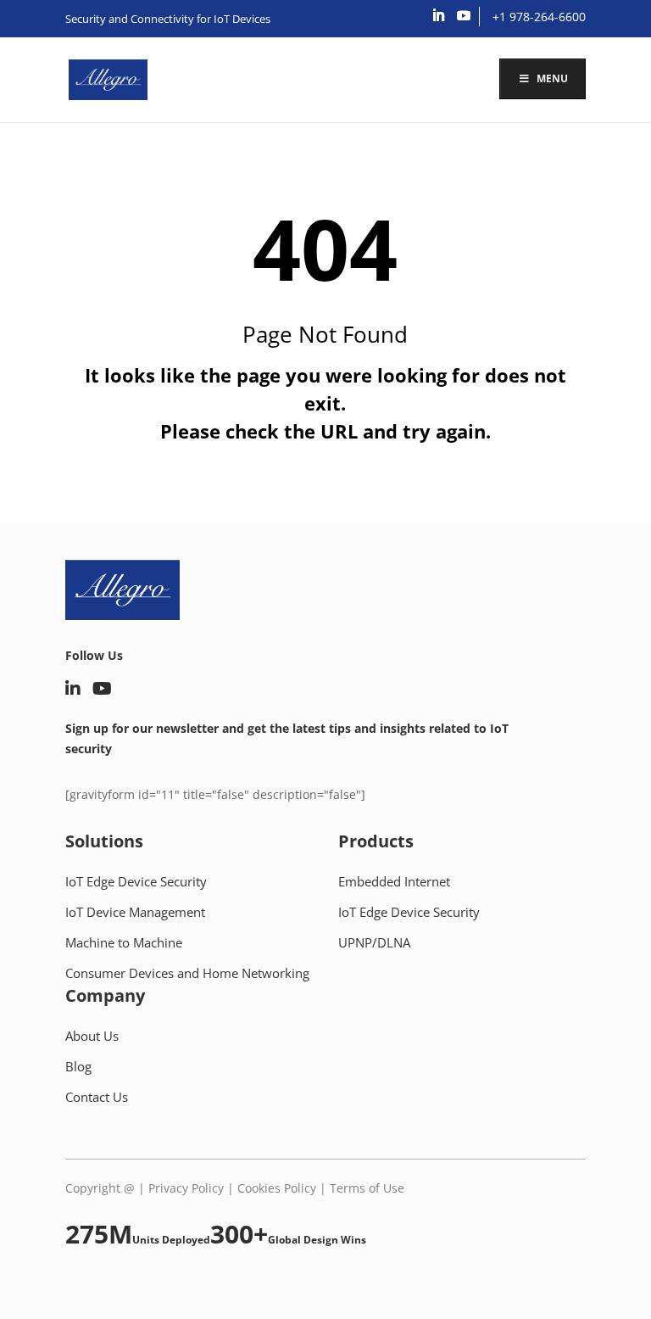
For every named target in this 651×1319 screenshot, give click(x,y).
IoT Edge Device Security (136, 881)
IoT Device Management (135, 911)
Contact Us (96, 1096)
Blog (78, 1066)
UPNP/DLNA (374, 942)
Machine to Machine (123, 942)
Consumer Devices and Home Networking (187, 972)
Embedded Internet (394, 881)
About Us (92, 1035)
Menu (552, 78)
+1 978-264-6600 (539, 16)
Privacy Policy (186, 1188)
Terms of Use (367, 1188)
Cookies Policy (276, 1188)
